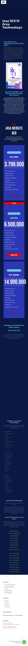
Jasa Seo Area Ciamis (14, 540)
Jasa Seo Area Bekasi (14, 535)
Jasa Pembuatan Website (10, 584)
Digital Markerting (8, 590)
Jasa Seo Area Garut (14, 547)
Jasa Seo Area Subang (14, 564)
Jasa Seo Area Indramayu (14, 549)
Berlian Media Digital (9, 47)
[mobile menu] (26, 2)
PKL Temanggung (8, 592)
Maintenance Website (9, 586)
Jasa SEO (6, 588)
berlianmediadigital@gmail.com (9, 626)
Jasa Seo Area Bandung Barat (14, 533)
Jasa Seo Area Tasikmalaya (14, 571)
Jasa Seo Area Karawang (14, 553)
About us (6, 600)
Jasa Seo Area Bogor (14, 538)
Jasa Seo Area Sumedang (14, 569)
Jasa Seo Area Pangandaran (14, 560)
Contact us (7, 602)
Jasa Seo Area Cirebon (14, 545)
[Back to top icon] (14, 638)
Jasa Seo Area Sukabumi (14, 567)
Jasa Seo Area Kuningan (14, 555)
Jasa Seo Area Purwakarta (14, 562)
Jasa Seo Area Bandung (14, 531)
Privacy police (7, 606)
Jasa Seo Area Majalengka (14, 557)
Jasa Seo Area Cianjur (14, 542)
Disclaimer (7, 604)
